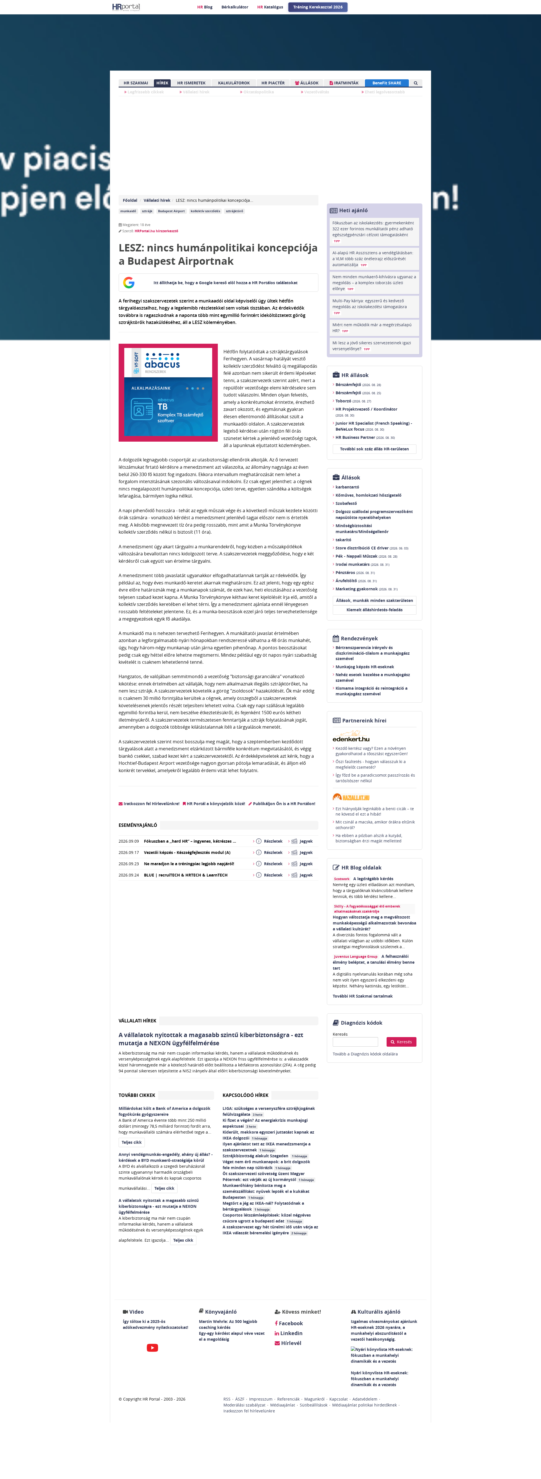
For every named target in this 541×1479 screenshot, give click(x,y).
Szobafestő (346, 503)
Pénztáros (355, 572)
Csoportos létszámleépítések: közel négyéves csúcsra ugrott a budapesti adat (267, 1218)
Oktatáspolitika (258, 92)
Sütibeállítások (313, 1405)
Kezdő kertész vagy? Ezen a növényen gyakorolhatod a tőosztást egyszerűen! (372, 751)
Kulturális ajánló (378, 1311)
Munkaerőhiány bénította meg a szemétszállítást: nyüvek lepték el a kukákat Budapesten (266, 1191)
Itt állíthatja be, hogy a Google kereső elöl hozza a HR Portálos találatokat (226, 282)
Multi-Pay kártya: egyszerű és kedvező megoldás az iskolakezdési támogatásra (369, 306)
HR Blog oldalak (362, 867)
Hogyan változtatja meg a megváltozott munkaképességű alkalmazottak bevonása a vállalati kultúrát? (374, 923)
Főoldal (130, 200)
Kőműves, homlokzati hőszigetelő (369, 495)
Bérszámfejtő (358, 384)
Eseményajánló (138, 825)
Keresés (340, 1034)
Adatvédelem (364, 1399)
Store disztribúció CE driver (372, 548)
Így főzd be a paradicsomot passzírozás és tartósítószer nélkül (375, 777)
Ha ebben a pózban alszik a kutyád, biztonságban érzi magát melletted (369, 838)
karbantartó (347, 487)
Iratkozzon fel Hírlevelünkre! (151, 803)
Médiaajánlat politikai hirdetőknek (364, 1405)
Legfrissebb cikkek (145, 92)
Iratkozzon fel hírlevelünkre (249, 1411)
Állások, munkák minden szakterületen (374, 600)
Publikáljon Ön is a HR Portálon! (283, 803)
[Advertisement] (218, 951)
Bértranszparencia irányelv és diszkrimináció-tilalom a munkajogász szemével (373, 653)
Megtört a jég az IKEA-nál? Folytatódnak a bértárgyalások (263, 1206)
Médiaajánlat (282, 1405)
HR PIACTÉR (273, 83)
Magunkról (314, 1399)
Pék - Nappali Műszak (366, 556)
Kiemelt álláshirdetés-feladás (375, 609)
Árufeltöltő (356, 580)
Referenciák (288, 1399)
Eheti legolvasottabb (384, 92)
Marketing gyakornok (367, 588)
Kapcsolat (338, 1399)
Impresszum (260, 1399)
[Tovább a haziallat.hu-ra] (374, 796)
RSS (226, 1399)
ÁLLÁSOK (308, 83)
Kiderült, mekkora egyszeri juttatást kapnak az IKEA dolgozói (268, 1135)
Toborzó (353, 401)
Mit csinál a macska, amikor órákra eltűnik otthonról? (375, 824)
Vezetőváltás (316, 92)
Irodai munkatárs (362, 564)
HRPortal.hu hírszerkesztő (156, 231)
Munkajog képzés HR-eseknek (365, 666)
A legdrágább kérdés (373, 878)
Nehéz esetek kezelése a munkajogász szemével (373, 677)
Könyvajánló (221, 1311)
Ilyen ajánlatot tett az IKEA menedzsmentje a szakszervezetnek (267, 1146)
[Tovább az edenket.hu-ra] (374, 735)
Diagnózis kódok (361, 1022)
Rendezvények (359, 638)
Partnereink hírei (364, 720)
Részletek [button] (273, 841)
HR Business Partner (365, 437)
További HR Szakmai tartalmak (363, 996)
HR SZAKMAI (136, 83)
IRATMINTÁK (345, 83)
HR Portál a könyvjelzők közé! (215, 803)
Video (136, 1311)
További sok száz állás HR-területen (374, 449)
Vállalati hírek (196, 92)
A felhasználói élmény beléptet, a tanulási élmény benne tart (373, 962)
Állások (351, 477)
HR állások (355, 375)
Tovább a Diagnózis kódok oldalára (365, 1054)
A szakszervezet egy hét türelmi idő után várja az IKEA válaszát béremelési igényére (270, 1229)
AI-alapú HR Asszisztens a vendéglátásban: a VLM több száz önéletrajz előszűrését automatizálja (372, 258)
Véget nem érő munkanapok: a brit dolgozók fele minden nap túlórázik (266, 1164)
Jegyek (306, 841)
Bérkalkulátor (234, 7)
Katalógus (270, 7)
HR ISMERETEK (191, 83)
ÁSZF (239, 1399)
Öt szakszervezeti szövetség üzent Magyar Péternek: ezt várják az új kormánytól (268, 1176)
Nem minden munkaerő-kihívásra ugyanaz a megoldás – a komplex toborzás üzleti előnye (374, 282)
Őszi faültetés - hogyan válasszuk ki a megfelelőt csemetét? (371, 764)
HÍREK (162, 83)
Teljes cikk (132, 1142)
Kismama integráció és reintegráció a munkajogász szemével (371, 690)
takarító (343, 539)
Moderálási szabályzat (244, 1405)
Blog (204, 7)
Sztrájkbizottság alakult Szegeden (265, 1155)
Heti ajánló (353, 210)
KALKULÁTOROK (234, 83)
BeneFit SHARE (387, 83)
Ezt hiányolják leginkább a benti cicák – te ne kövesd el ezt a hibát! (375, 811)
